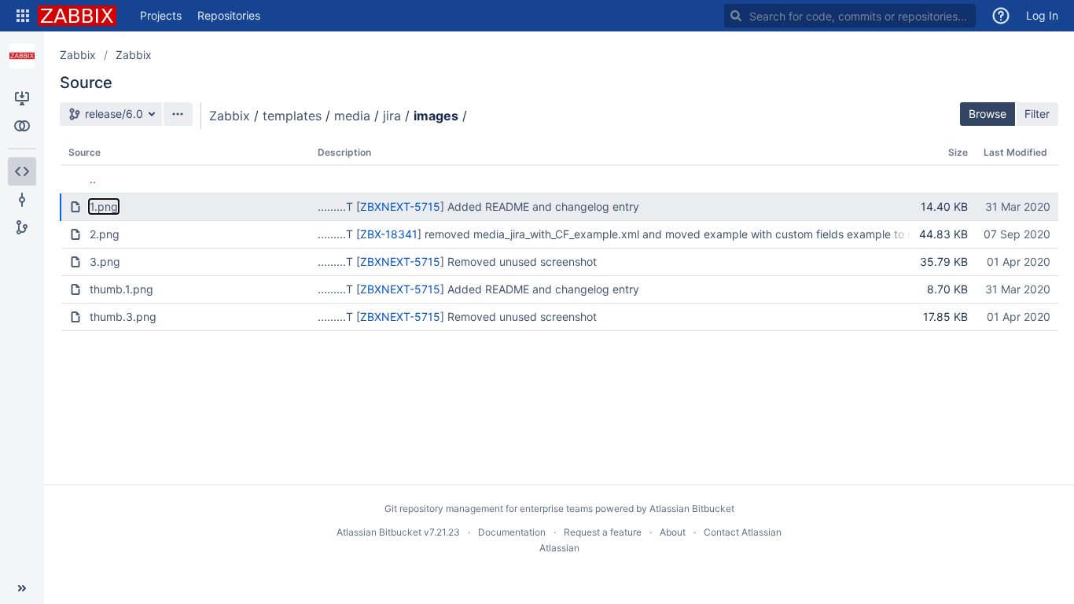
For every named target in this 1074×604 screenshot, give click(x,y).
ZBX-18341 (388, 234)
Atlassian (559, 548)
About (673, 532)
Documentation (512, 532)
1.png (104, 206)
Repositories (228, 15)
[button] (23, 15)
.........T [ (339, 206)
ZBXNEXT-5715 (400, 206)
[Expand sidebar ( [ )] (22, 588)
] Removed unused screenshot (518, 261)
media (352, 115)
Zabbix (78, 54)
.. (93, 179)
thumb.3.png (123, 316)
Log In (1042, 15)
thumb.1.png (121, 289)
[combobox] (850, 16)
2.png (105, 234)
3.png (105, 261)
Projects (161, 15)
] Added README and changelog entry (539, 206)
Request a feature (603, 532)
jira (392, 115)
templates (292, 115)
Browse (987, 113)
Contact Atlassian (743, 532)
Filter (1037, 113)
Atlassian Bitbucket (691, 508)
